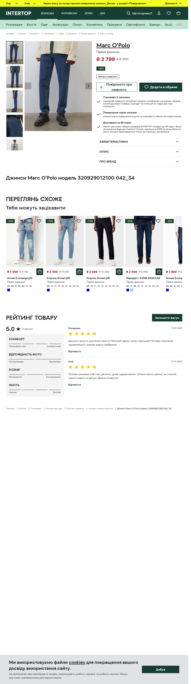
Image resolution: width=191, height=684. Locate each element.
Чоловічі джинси (75, 408)
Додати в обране (163, 87)
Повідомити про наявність (119, 87)
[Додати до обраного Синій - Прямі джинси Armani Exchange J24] (39, 221)
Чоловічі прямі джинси (100, 408)
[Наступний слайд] (14, 147)
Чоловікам (49, 34)
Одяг (61, 34)
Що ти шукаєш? (142, 13)
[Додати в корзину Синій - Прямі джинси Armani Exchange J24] (39, 271)
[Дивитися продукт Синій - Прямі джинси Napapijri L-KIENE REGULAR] (144, 241)
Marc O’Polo (106, 34)
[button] (28, 86)
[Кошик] (178, 13)
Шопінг (22, 34)
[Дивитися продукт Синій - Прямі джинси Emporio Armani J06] (65, 241)
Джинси (72, 34)
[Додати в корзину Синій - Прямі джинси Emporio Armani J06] (79, 271)
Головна (10, 34)
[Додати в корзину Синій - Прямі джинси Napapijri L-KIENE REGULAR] (159, 271)
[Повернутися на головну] (18, 13)
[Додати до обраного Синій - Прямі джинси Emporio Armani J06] (78, 221)
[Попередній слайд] (28, 86)
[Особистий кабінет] (159, 13)
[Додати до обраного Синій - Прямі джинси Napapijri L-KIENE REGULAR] (158, 221)
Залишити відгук (167, 317)
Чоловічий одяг (54, 408)
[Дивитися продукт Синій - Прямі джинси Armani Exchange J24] (25, 241)
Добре (160, 669)
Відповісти (74, 351)
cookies (77, 662)
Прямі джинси (88, 34)
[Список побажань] (169, 13)
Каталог (35, 34)
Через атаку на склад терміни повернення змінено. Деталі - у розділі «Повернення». (95, 3)
